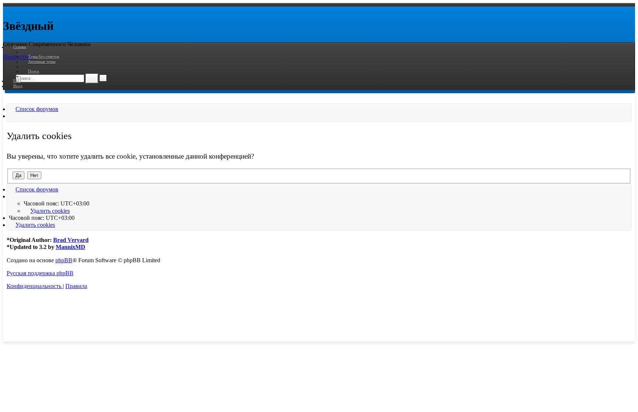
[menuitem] (40, 56)
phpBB (63, 260)
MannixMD (70, 247)
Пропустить (18, 56)
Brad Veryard (71, 240)
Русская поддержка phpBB (40, 273)
